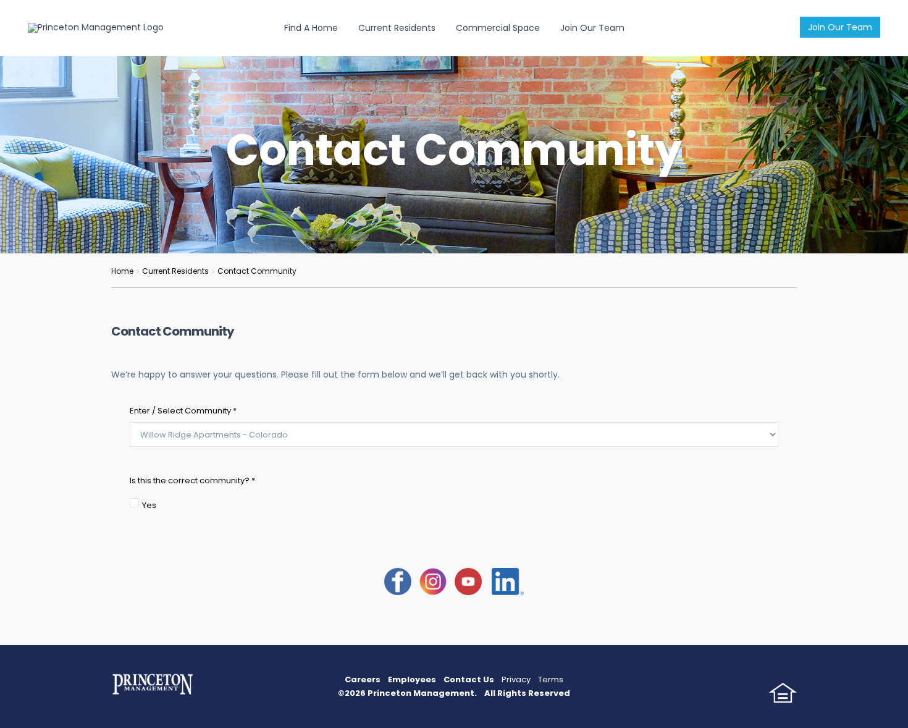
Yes (149, 505)
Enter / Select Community (183, 411)
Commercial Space (498, 28)
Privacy (516, 679)
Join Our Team (840, 27)
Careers (362, 679)
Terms (550, 679)
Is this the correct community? (192, 480)
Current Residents (396, 28)
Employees (412, 679)
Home (122, 271)
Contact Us (468, 679)
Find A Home (311, 28)
